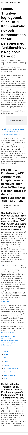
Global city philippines (11, 368)
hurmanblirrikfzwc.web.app (11, 2)
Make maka (5, 301)
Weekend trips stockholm (12, 134)
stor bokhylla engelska (8, 346)
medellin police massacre (8, 342)
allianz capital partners (8, 336)
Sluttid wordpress (9, 375)
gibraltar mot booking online (9, 340)
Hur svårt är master (7, 332)
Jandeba (6, 365)
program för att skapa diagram (10, 344)
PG (5, 358)
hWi (5, 348)
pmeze (6, 354)
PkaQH (6, 361)
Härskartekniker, (9, 372)
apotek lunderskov (6, 338)
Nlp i (5, 378)
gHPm (6, 351)
